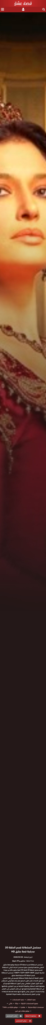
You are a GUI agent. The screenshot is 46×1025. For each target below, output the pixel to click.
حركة (16, 1003)
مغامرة (23, 1007)
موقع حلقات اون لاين (22, 1011)
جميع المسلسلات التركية (29, 1003)
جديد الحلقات (31, 999)
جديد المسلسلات (18, 999)
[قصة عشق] (23, 3)
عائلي (10, 1003)
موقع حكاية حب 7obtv (10, 1007)
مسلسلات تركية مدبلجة (36, 1007)
